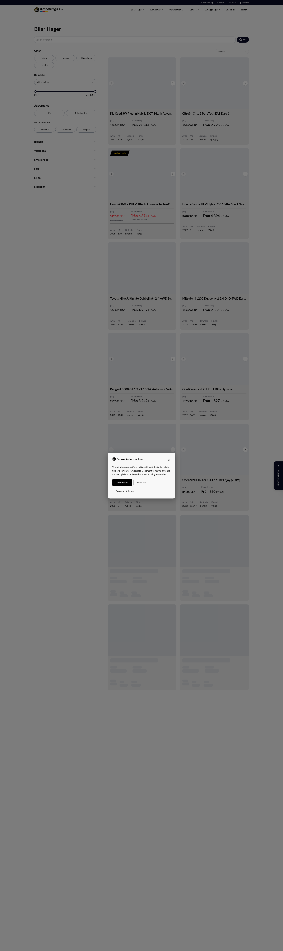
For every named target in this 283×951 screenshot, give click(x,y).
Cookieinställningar (125, 491)
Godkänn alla (122, 482)
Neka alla (141, 482)
